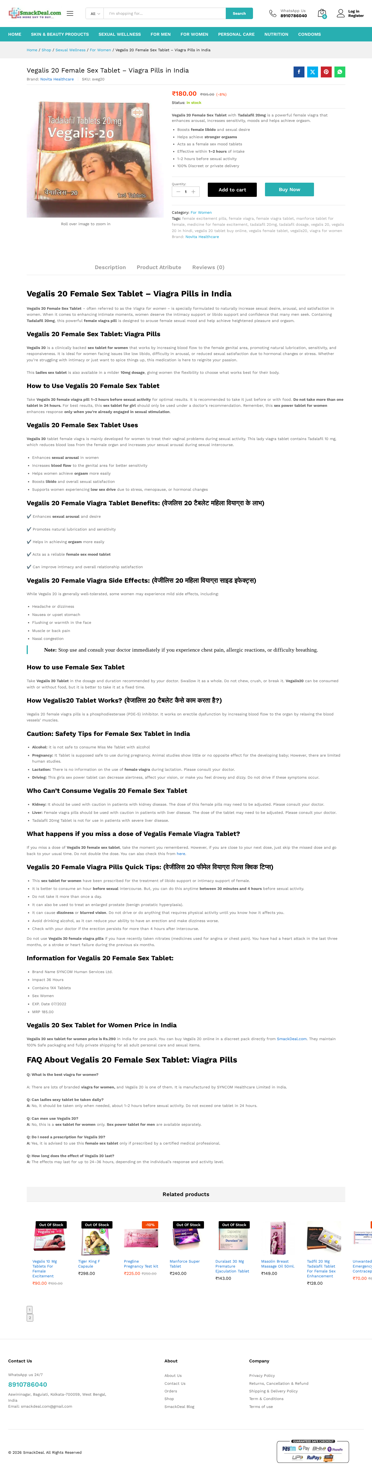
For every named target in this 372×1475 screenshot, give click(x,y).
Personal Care (236, 34)
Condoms (309, 34)
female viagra (241, 218)
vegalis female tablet (268, 230)
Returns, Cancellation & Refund (279, 1383)
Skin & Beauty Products (60, 34)
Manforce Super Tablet (185, 1263)
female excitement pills (204, 218)
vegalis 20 (320, 224)
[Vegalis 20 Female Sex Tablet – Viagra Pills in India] (299, 72)
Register (356, 15)
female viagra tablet (275, 218)
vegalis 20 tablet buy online (220, 230)
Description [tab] (110, 267)
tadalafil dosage (294, 224)
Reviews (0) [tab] (208, 267)
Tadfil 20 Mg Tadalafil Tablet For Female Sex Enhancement (321, 1268)
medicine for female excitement (217, 224)
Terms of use (261, 1406)
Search (239, 13)
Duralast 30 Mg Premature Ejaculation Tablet (232, 1266)
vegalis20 (298, 230)
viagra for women (326, 230)
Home (14, 34)
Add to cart (232, 189)
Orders (170, 1391)
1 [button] (29, 1310)
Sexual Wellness (120, 34)
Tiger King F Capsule (89, 1263)
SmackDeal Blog (179, 1406)
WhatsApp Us (293, 10)
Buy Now (289, 189)
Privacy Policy (262, 1375)
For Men (161, 34)
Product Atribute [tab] (159, 267)
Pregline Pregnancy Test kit (141, 1263)
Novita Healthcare (57, 79)
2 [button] (30, 1318)
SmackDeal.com (292, 1039)
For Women (194, 34)
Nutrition (276, 34)
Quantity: (179, 184)
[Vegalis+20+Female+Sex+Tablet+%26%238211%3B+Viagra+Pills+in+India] (312, 72)
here (181, 853)
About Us (173, 1375)
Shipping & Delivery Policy (273, 1391)
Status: (178, 102)
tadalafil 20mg (263, 224)
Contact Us (174, 1383)
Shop (169, 1398)
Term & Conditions (266, 1398)
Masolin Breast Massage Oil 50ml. (278, 1263)
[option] (49, 1260)
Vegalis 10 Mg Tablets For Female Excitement (44, 1268)
